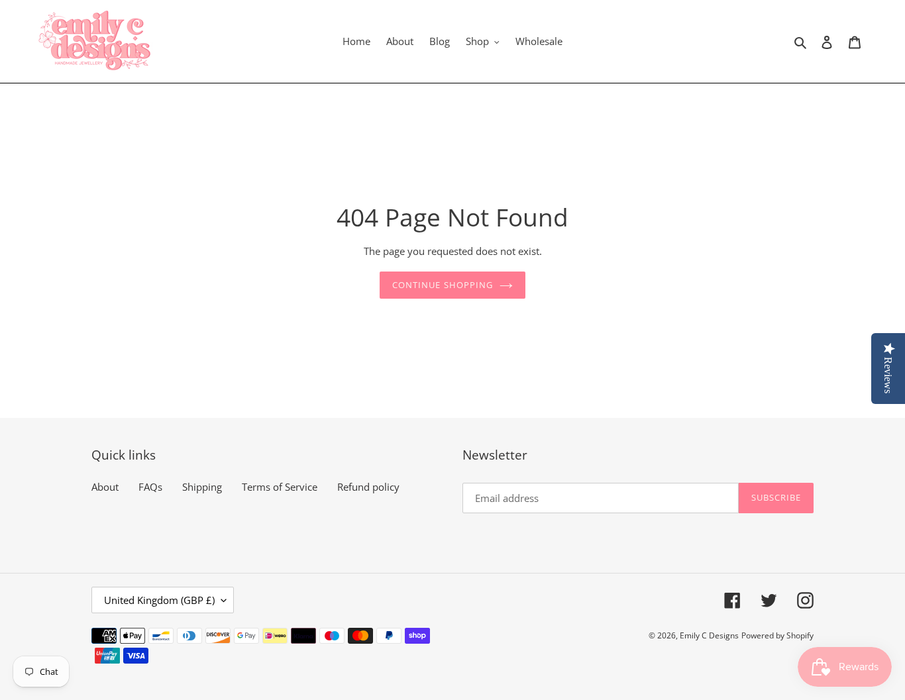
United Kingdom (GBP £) (159, 600)
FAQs (150, 486)
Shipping (202, 486)
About (105, 486)
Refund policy (368, 486)
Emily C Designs (709, 635)
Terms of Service (279, 486)
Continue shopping (442, 285)
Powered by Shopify (777, 635)
